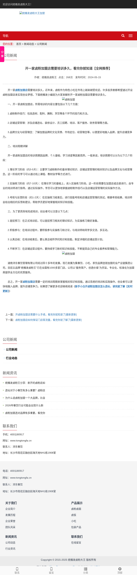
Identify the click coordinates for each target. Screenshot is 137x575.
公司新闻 (42, 43)
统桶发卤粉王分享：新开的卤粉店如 (25, 382)
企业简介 (10, 508)
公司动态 (10, 542)
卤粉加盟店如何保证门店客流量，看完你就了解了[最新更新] (48, 319)
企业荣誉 (10, 521)
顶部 (119, 572)
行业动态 (11, 358)
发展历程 (10, 515)
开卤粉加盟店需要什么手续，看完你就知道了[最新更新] (46, 314)
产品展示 (77, 503)
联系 (17, 572)
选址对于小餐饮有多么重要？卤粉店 (25, 390)
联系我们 (77, 536)
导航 (5, 35)
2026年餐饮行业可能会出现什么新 (24, 405)
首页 (18, 43)
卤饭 (73, 515)
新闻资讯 (11, 536)
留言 (51, 572)
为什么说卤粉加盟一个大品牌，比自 (25, 397)
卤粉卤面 (76, 508)
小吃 (73, 521)
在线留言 (76, 542)
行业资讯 (10, 548)
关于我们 (11, 503)
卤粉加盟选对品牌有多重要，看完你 (25, 412)
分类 (85, 572)
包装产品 (76, 527)
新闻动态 (29, 43)
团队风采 (10, 527)
